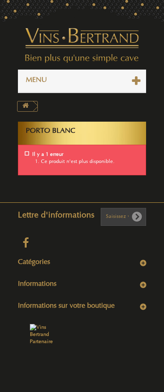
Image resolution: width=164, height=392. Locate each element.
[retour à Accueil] (25, 106)
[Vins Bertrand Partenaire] (43, 334)
